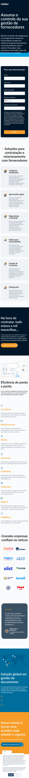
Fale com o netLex (7, 345)
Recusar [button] (18, 774)
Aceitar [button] (10, 774)
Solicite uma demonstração (10, 744)
